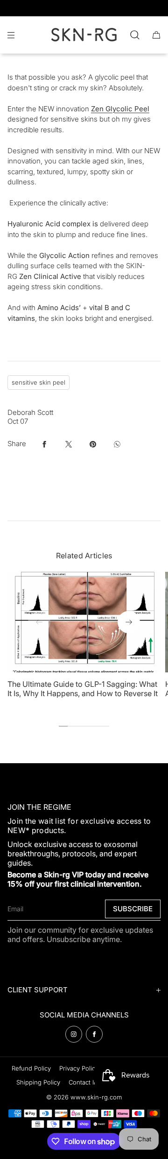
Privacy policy (78, 1068)
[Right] (129, 622)
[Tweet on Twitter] (68, 444)
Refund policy (31, 1068)
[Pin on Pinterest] (93, 444)
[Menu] (18, 34)
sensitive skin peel (38, 382)
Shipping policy (38, 1082)
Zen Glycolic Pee (119, 108)
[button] (135, 34)
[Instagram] (73, 1034)
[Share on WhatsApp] (117, 444)
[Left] (39, 622)
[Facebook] (94, 1034)
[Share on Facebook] (44, 444)
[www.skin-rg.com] (84, 35)
